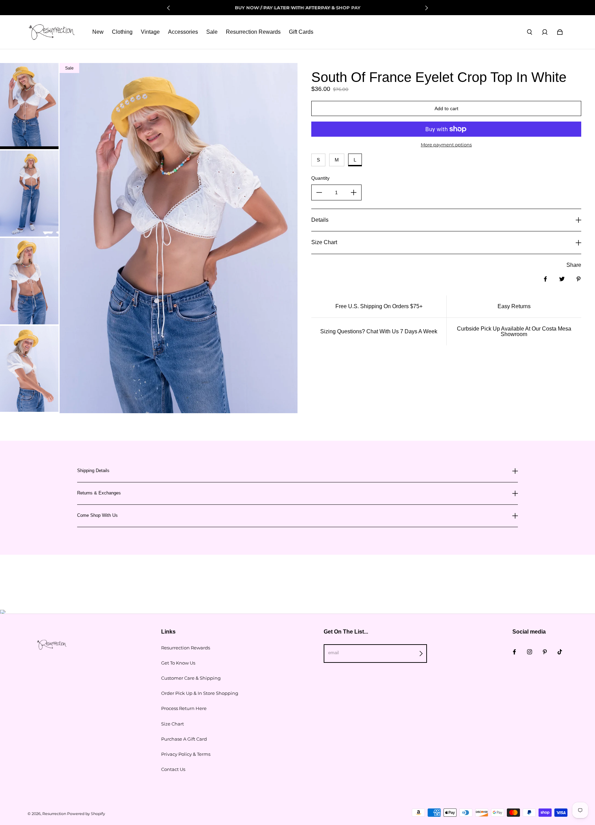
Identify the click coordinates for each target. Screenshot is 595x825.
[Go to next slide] (426, 8)
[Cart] (559, 32)
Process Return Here (184, 708)
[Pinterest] (544, 651)
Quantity (320, 178)
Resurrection (54, 814)
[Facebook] (514, 651)
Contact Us (173, 769)
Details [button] (319, 220)
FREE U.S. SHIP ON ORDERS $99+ (297, 7)
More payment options (446, 144)
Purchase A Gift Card (184, 739)
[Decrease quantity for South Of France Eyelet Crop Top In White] (319, 192)
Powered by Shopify (86, 814)
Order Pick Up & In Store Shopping (199, 693)
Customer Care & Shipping (191, 678)
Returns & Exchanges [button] (99, 492)
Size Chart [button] (324, 242)
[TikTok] (559, 651)
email (333, 652)
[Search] (529, 32)
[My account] (544, 32)
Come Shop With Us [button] (97, 515)
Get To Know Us (178, 663)
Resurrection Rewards (185, 647)
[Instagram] (529, 651)
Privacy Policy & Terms (185, 754)
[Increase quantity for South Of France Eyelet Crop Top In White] (353, 192)
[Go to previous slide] (169, 8)
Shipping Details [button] (93, 470)
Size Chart (172, 724)
